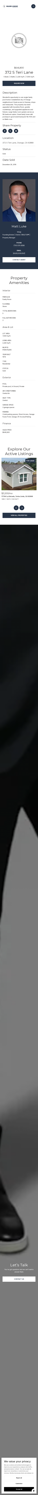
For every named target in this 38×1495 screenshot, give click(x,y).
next (21, 507)
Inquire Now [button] (19, 83)
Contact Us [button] (19, 1279)
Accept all (19, 1489)
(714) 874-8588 (19, 245)
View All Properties (19, 515)
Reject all (19, 1478)
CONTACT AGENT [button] (19, 260)
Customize (19, 1483)
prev (16, 507)
